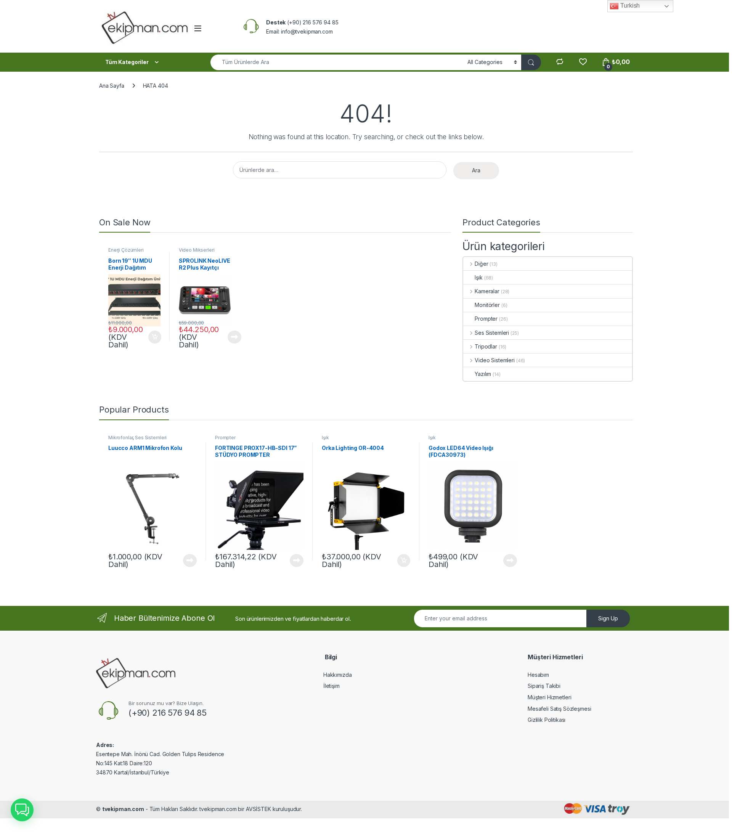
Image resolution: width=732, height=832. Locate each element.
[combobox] (336, 62)
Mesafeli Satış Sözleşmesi (559, 708)
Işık (478, 277)
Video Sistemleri (495, 360)
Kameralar (487, 291)
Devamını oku (230, 337)
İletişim (331, 686)
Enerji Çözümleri (126, 250)
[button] (22, 809)
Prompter (486, 318)
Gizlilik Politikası (546, 719)
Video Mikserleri (197, 250)
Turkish (629, 5)
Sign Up (608, 618)
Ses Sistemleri (492, 332)
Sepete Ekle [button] (152, 337)
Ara (476, 170)
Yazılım (483, 374)
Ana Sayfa (111, 85)
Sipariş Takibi (544, 686)
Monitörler (487, 305)
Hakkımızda (337, 674)
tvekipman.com (123, 809)
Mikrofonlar (120, 437)
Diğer (481, 263)
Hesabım (538, 674)
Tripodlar (486, 346)
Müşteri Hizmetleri (549, 697)
